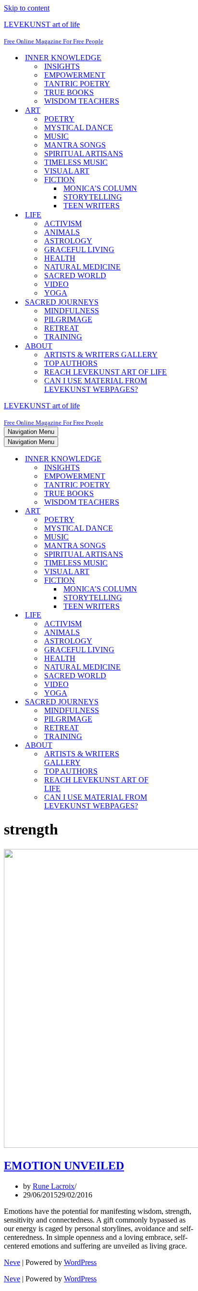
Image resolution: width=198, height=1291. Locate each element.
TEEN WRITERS (91, 206)
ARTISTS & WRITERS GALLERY (101, 354)
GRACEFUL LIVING (79, 249)
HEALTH (59, 258)
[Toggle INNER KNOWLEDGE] (172, 459)
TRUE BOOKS (69, 92)
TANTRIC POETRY (77, 84)
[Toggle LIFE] (172, 615)
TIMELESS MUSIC (76, 162)
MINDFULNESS (71, 311)
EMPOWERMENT (74, 75)
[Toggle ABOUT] (172, 745)
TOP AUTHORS (71, 363)
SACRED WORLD (75, 275)
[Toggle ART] (172, 511)
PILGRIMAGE (68, 319)
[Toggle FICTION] (172, 581)
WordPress (80, 1262)
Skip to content (27, 8)
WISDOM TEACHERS (81, 101)
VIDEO (56, 284)
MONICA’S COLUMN (100, 188)
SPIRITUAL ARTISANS (83, 153)
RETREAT (61, 328)
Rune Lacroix (53, 1186)
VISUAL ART (66, 171)
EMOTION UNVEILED (64, 1165)
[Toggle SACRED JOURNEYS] (172, 702)
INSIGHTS (62, 66)
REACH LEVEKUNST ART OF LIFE (105, 372)
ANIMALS (62, 232)
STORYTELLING (92, 197)
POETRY (59, 119)
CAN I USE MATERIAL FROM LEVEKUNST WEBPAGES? (95, 385)
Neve (12, 1262)
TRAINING (63, 337)
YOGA (55, 293)
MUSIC (56, 136)
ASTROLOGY (68, 241)
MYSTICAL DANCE (78, 127)
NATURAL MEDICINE (82, 267)
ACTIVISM (63, 223)
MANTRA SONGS (75, 145)
